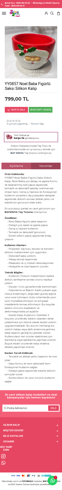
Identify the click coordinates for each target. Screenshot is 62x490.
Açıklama (16, 166)
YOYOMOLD (27, 481)
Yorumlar (45, 166)
